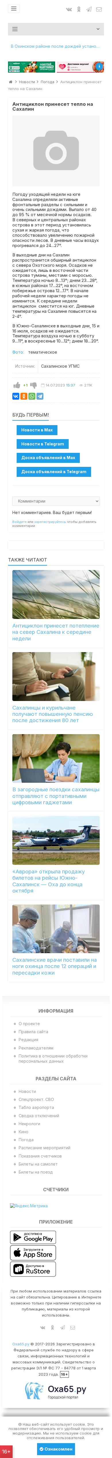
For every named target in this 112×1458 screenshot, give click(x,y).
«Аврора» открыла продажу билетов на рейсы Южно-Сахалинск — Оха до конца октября (48, 881)
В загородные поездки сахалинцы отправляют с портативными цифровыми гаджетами (55, 796)
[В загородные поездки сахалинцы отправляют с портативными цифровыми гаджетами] (56, 758)
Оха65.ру (20, 1344)
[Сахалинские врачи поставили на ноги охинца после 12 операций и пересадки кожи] (56, 929)
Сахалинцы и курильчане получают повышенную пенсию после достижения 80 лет (52, 714)
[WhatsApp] (31, 396)
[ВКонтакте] (15, 396)
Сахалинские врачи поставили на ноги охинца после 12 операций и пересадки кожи (54, 966)
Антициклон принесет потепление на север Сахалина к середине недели (55, 632)
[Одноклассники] (23, 396)
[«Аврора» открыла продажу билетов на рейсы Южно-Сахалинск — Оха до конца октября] (56, 840)
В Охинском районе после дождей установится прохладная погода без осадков (57, 46)
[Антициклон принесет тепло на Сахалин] (56, 150)
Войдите (19, 522)
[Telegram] (39, 396)
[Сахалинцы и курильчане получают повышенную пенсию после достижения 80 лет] (56, 676)
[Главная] (10, 81)
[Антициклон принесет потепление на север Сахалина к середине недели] (56, 594)
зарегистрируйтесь (50, 522)
